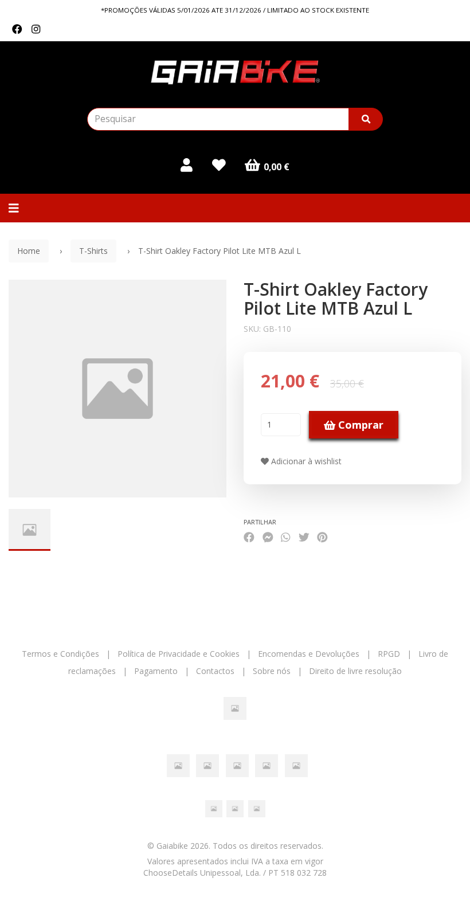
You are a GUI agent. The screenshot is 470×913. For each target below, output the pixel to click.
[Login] (187, 165)
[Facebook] (17, 29)
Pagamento (156, 670)
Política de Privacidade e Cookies (178, 653)
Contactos (215, 670)
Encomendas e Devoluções (308, 653)
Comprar (359, 425)
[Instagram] (36, 29)
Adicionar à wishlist (305, 461)
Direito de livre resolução (355, 670)
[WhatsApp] (285, 536)
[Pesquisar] (365, 119)
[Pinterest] (322, 536)
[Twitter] (304, 536)
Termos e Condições (60, 653)
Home (28, 250)
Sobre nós (272, 670)
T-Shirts (93, 250)
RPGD (389, 653)
